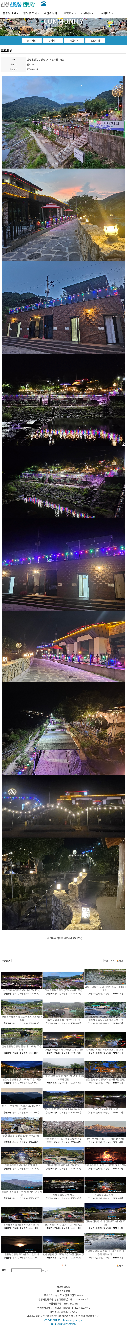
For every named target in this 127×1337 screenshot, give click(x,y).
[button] (10, 13)
